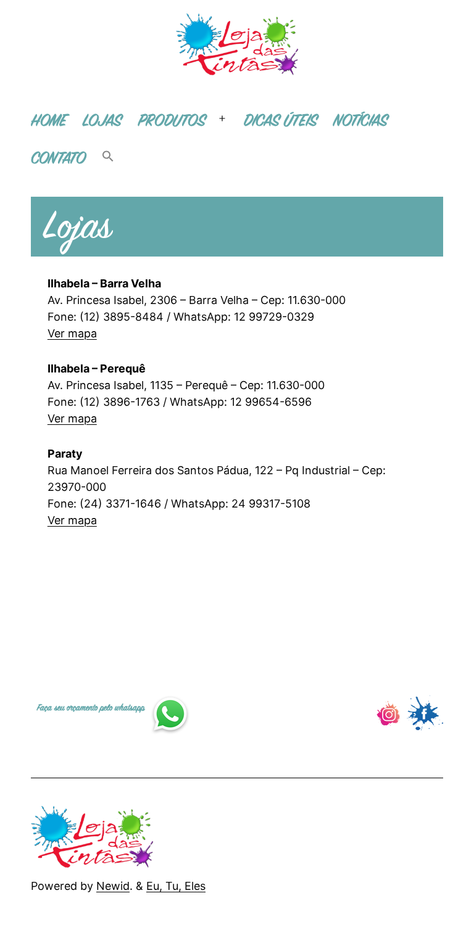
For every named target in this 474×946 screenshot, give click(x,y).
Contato (58, 158)
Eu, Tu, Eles (176, 885)
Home (49, 121)
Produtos (172, 121)
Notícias (360, 121)
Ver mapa (72, 333)
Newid (113, 885)
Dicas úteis (280, 121)
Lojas (102, 121)
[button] (108, 159)
